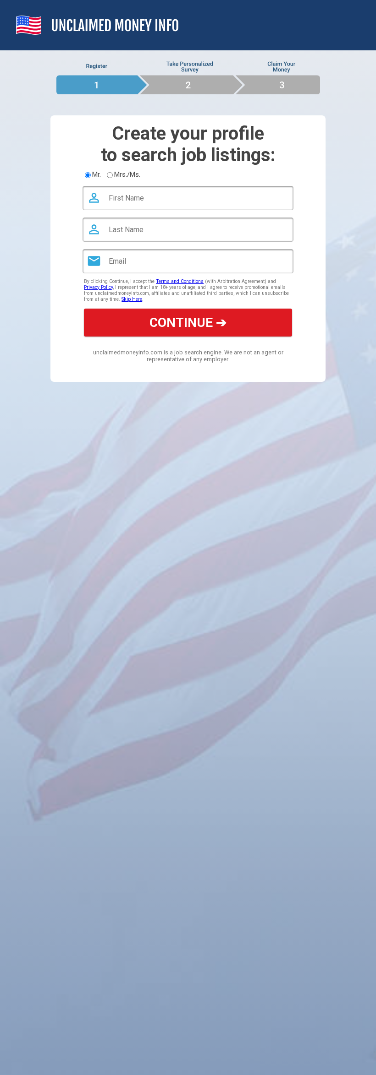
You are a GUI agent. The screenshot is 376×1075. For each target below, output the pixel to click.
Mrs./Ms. (127, 174)
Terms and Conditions (180, 281)
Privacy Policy (98, 287)
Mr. (96, 174)
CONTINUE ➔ (188, 322)
